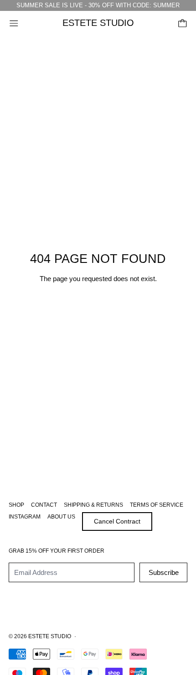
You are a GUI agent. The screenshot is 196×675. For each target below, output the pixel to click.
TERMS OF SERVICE (156, 505)
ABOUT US (61, 517)
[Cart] (182, 23)
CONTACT (44, 505)
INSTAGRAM (25, 517)
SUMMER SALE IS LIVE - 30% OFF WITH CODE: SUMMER (98, 5)
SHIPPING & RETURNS (93, 505)
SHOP (16, 505)
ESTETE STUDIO (49, 636)
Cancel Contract (117, 521)
